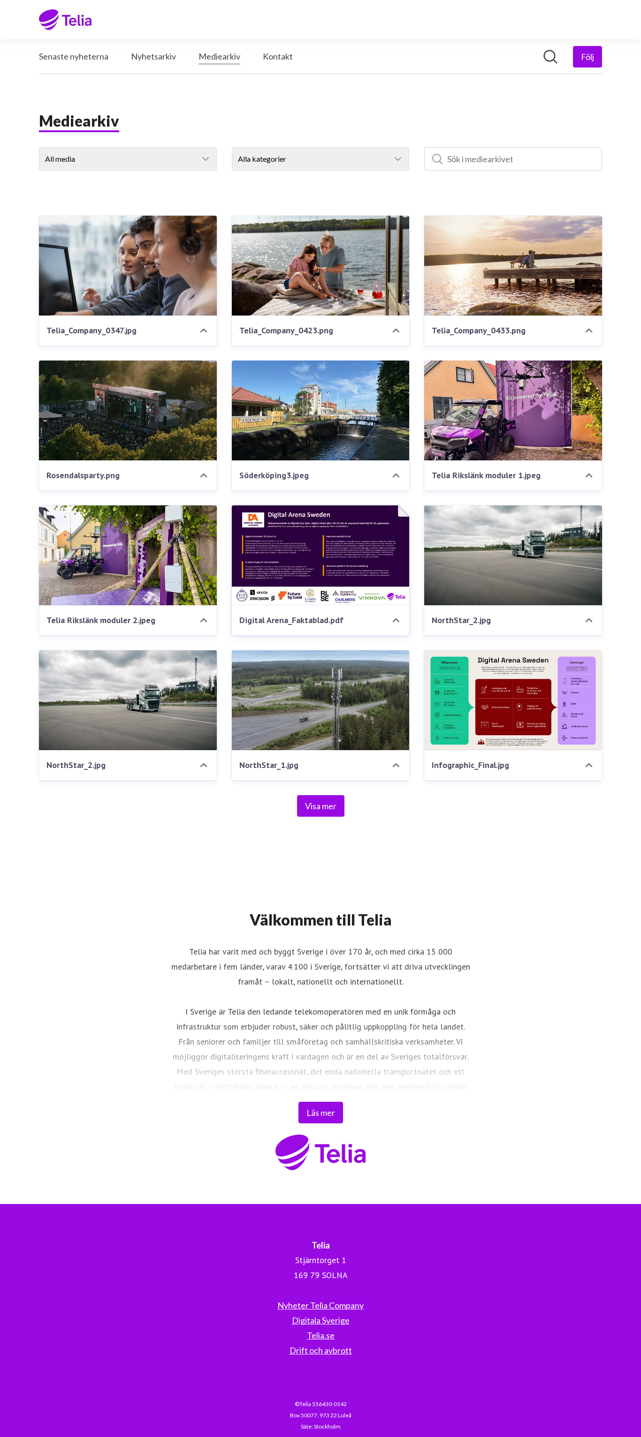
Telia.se (321, 1335)
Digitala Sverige (321, 1320)
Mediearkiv (219, 56)
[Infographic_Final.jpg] (513, 700)
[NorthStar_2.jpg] (513, 555)
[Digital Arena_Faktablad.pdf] (321, 555)
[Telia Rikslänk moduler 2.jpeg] (128, 555)
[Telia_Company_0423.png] (321, 266)
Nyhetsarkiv (153, 56)
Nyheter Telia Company (320, 1305)
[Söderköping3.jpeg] (321, 410)
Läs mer (320, 1112)
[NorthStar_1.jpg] (321, 700)
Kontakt (278, 56)
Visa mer (320, 806)
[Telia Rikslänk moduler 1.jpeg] (513, 410)
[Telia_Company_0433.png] (513, 266)
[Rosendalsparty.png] (128, 410)
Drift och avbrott (321, 1350)
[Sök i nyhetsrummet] (550, 56)
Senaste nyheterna (73, 56)
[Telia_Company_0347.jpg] (128, 266)
